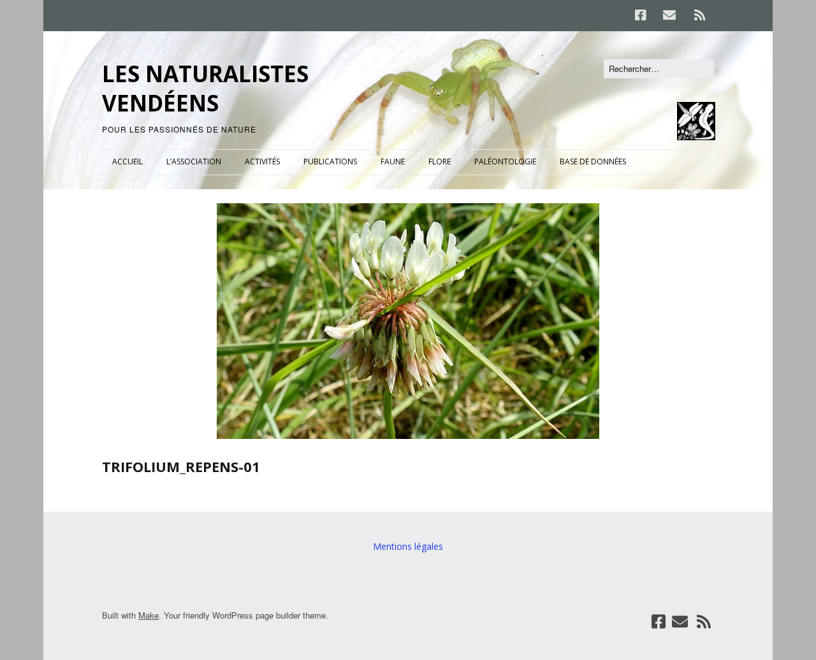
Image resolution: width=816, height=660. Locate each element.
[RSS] (699, 15)
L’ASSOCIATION (193, 161)
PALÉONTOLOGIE (505, 161)
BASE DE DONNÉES (593, 161)
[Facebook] (644, 15)
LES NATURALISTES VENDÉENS (205, 88)
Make (148, 615)
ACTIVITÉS (262, 161)
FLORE (439, 161)
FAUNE (393, 161)
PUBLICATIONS (330, 161)
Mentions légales (408, 546)
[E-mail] (669, 15)
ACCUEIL (127, 161)
